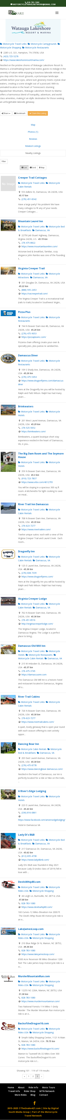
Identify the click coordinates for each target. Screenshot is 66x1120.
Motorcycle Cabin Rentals (33, 749)
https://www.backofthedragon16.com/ (40, 1048)
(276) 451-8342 (29, 199)
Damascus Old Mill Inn (31, 646)
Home (11, 1087)
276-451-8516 (28, 620)
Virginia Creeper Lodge (32, 598)
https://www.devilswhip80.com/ (36, 907)
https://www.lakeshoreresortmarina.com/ (23, 60)
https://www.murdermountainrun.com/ (40, 1001)
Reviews (33, 138)
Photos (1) (33, 131)
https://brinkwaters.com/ (33, 431)
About (21, 1087)
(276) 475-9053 (29, 333)
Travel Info (14, 1091)
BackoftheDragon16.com (33, 1023)
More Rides (21, 1094)
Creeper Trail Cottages (32, 177)
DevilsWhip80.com (29, 882)
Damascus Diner (28, 355)
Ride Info (33, 1087)
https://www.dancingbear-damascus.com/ (42, 769)
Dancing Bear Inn (28, 744)
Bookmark (20, 113)
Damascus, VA (42, 230)
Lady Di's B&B (26, 834)
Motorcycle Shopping (43, 890)
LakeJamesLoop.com (31, 929)
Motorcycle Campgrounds (43, 43)
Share (6, 113)
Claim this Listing (38, 113)
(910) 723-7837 (29, 478)
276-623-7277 (28, 525)
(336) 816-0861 (29, 812)
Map (33, 124)
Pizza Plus (24, 312)
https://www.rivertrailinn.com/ (36, 529)
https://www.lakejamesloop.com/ (37, 954)
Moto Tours (48, 1087)
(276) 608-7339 (29, 572)
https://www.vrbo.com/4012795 (37, 482)
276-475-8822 (28, 242)
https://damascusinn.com (34, 674)
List (25, 167)
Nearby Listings (33, 153)
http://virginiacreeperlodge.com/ (37, 623)
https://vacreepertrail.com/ (34, 293)
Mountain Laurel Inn (30, 221)
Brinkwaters (25, 406)
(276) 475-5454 (29, 376)
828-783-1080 (28, 903)
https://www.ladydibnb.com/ (35, 859)
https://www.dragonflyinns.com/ (37, 576)
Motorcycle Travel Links (14, 43)
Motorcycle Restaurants (37, 47)
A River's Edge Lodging (32, 791)
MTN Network (46, 1091)
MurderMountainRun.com (34, 976)
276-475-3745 (28, 671)
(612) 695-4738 (29, 856)
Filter (4, 161)
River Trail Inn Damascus (33, 504)
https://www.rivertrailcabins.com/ (37, 721)
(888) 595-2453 (29, 289)
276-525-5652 (28, 427)
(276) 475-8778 (29, 765)
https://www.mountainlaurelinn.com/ (39, 246)
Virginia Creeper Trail (31, 268)
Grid (34, 167)
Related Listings (33, 146)
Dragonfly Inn (26, 551)
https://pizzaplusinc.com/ (33, 337)
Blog (33, 1094)
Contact (43, 1094)
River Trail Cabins (29, 696)
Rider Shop (29, 1091)
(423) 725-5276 (10, 56)
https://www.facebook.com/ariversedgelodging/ (41, 819)
